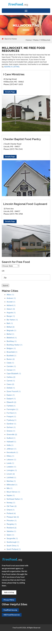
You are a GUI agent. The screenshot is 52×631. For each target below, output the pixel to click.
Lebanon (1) (11, 459)
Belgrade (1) (11, 330)
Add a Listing (9, 592)
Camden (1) (11, 366)
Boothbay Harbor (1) (14, 345)
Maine (35, 40)
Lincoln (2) (11, 474)
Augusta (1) (11, 312)
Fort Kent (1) (11, 413)
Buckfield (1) (11, 355)
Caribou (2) (11, 377)
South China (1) (13, 545)
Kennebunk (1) (12, 452)
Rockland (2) (11, 527)
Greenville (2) (12, 434)
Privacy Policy (9, 600)
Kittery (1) (10, 456)
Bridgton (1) (11, 348)
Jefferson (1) (11, 449)
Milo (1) (9, 488)
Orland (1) (11, 509)
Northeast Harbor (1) (15, 499)
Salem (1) (10, 535)
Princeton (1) (12, 520)
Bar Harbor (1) (12, 319)
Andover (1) (11, 298)
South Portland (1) (14, 549)
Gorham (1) (11, 427)
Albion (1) (10, 294)
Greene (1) (11, 431)
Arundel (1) (11, 301)
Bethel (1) (10, 334)
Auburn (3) (11, 309)
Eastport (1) (11, 398)
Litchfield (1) (11, 477)
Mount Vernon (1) (13, 492)
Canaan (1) (11, 370)
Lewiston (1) (11, 466)
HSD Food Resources (12, 615)
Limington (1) (12, 470)
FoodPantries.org (10, 610)
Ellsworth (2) (11, 402)
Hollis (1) (10, 445)
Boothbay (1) (12, 341)
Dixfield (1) (11, 388)
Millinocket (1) (12, 484)
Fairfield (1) (11, 405)
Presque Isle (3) (13, 517)
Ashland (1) (11, 305)
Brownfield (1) (12, 352)
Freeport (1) (11, 416)
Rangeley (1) (12, 524)
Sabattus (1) (11, 531)
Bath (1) (10, 323)
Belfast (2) (11, 327)
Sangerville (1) (12, 538)
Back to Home (11, 39)
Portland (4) (11, 513)
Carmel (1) (11, 380)
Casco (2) (10, 384)
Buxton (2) (11, 359)
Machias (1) (11, 481)
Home (28, 40)
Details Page (10, 92)
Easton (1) (11, 395)
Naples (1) (11, 495)
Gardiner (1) (11, 423)
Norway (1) (11, 502)
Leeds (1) (10, 463)
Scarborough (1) (13, 542)
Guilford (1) (11, 438)
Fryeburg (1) (11, 420)
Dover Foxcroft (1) (14, 391)
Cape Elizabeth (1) (14, 373)
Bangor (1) (11, 316)
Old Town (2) (12, 506)
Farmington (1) (12, 409)
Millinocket (45, 40)
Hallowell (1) (11, 441)
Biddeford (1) (12, 337)
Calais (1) (10, 362)
